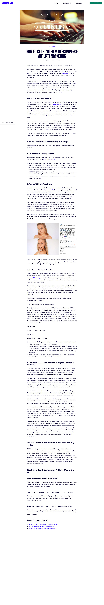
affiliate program (37, 278)
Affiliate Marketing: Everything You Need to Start (43, 524)
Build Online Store (96, 3)
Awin (52, 190)
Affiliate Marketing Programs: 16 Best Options (42, 528)
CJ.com (46, 190)
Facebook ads (65, 73)
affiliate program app (49, 159)
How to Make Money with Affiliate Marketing (42, 526)
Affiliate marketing (57, 104)
